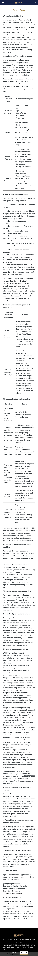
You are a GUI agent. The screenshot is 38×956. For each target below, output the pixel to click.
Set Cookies (14, 953)
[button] (36, 3)
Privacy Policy (22, 947)
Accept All (24, 953)
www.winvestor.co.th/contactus (12, 894)
